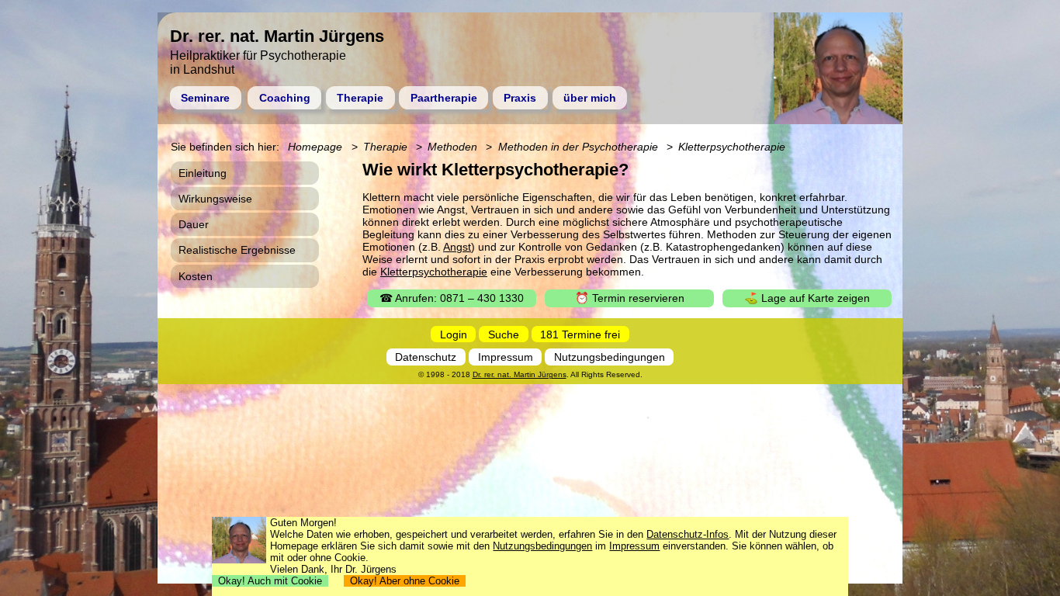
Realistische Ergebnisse (237, 250)
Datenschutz (425, 357)
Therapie (360, 98)
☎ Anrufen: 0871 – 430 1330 (451, 298)
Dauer (193, 224)
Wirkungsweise (215, 198)
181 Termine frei (580, 333)
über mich (589, 98)
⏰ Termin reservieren (629, 298)
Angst (457, 247)
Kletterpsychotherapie (433, 271)
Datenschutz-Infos (687, 534)
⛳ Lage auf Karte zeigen (807, 298)
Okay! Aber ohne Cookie (405, 581)
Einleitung (202, 173)
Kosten (195, 276)
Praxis (520, 98)
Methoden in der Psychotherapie (578, 146)
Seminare (205, 98)
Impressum (505, 357)
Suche (503, 333)
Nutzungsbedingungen (609, 357)
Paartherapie (443, 98)
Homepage (315, 146)
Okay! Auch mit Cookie (270, 581)
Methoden (452, 146)
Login (453, 333)
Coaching (284, 98)
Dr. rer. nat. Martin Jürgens (519, 374)
